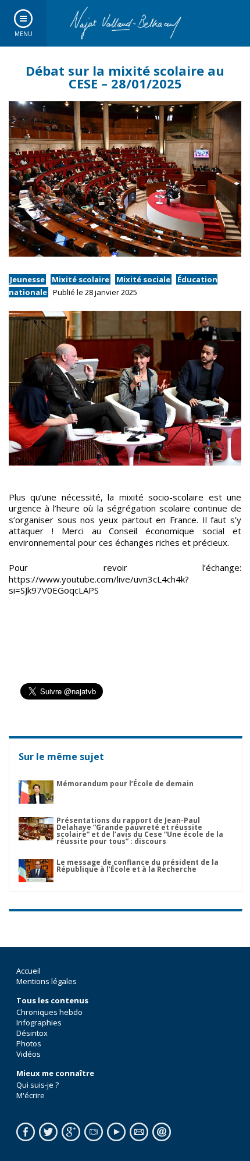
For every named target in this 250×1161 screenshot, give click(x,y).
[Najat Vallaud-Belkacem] (125, 23)
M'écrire (30, 1095)
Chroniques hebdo (49, 1012)
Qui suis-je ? (37, 1085)
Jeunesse (27, 279)
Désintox (32, 1033)
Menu (24, 34)
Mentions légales (46, 981)
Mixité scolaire (80, 279)
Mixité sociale (143, 279)
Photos (28, 1043)
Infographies (39, 1022)
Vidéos (28, 1054)
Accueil (28, 970)
